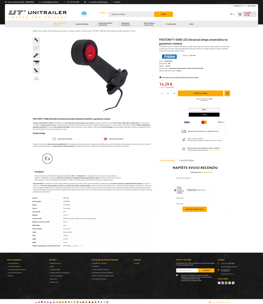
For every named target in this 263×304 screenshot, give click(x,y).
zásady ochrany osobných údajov (191, 280)
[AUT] (74, 302)
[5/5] (208, 172)
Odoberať (206, 270)
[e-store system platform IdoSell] (219, 302)
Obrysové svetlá (86, 31)
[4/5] (207, 172)
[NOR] (65, 302)
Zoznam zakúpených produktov (60, 272)
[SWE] (77, 302)
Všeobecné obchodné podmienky (102, 272)
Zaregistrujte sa (55, 263)
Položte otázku (187, 160)
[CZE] (50, 302)
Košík (52, 266)
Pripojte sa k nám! (183, 260)
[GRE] (104, 302)
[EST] (98, 302)
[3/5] (205, 172)
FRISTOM (192, 55)
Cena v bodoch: (192, 138)
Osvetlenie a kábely (74, 31)
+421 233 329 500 (72, 2)
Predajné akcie (171, 24)
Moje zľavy (53, 279)
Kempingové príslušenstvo (125, 24)
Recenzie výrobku (167, 160)
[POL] (35, 302)
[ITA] (56, 302)
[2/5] (204, 172)
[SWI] (86, 302)
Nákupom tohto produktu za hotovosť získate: (201, 140)
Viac (81, 246)
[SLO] (80, 302)
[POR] (89, 302)
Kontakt (117, 2)
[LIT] (92, 302)
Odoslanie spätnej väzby (195, 209)
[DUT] (47, 302)
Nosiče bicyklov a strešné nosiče (149, 24)
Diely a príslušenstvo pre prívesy (60, 24)
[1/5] (203, 172)
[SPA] (53, 302)
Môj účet (53, 260)
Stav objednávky (13, 263)
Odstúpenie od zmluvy (99, 279)
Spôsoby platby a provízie (100, 269)
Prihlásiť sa (238, 6)
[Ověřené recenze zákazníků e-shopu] (84, 14)
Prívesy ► (103, 12)
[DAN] (59, 302)
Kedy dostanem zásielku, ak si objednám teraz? (203, 131)
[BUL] (101, 302)
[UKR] (68, 302)
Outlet (191, 24)
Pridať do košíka (200, 93)
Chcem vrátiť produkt (15, 272)
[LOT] (95, 302)
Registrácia (252, 6)
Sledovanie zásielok (14, 266)
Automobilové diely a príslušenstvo (105, 24)
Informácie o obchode (99, 263)
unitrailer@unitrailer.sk (50, 2)
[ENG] (44, 302)
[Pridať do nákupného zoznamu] (227, 93)
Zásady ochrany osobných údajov (103, 275)
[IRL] (71, 302)
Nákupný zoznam (55, 269)
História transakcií (56, 276)
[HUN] (107, 302)
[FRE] (38, 302)
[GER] (41, 302)
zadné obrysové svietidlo (195, 68)
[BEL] (83, 302)
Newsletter (54, 282)
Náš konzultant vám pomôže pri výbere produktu (203, 149)
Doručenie (95, 266)
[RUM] (62, 302)
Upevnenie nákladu (82, 24)
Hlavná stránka (42, 31)
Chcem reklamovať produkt (17, 269)
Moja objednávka (14, 260)
